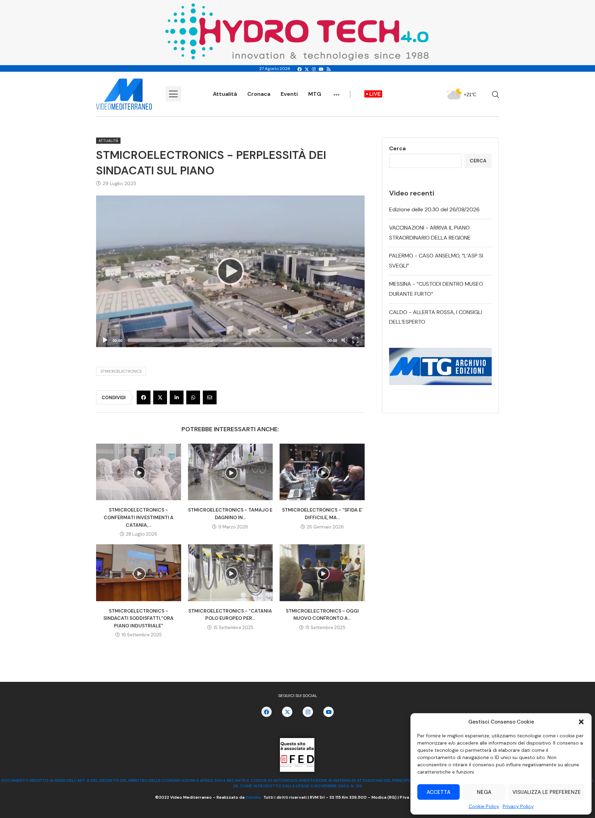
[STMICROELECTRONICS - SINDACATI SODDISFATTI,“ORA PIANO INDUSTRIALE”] (138, 572)
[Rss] (328, 69)
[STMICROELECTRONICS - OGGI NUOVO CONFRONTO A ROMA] (322, 572)
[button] (581, 721)
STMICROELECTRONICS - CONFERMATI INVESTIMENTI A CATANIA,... (139, 517)
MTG (314, 94)
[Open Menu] (173, 94)
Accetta (438, 792)
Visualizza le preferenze (546, 792)
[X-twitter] (287, 712)
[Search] (495, 94)
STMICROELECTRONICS (121, 371)
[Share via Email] (210, 397)
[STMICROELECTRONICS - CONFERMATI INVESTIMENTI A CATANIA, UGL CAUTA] (138, 472)
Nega (484, 792)
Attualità (225, 94)
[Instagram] (314, 69)
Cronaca (258, 94)
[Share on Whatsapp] (193, 397)
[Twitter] (306, 69)
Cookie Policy (484, 806)
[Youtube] (321, 69)
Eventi (289, 94)
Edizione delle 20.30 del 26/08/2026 (434, 209)
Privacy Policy (518, 806)
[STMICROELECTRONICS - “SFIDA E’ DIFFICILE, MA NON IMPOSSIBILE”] (322, 472)
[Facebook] (299, 69)
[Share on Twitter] (160, 397)
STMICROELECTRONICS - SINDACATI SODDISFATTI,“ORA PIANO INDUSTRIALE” (138, 618)
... (336, 91)
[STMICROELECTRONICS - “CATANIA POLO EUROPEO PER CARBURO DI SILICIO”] (230, 572)
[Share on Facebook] (143, 397)
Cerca (397, 148)
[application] (230, 271)
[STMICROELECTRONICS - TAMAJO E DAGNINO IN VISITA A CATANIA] (230, 472)
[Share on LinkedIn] (177, 397)
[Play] (230, 271)
